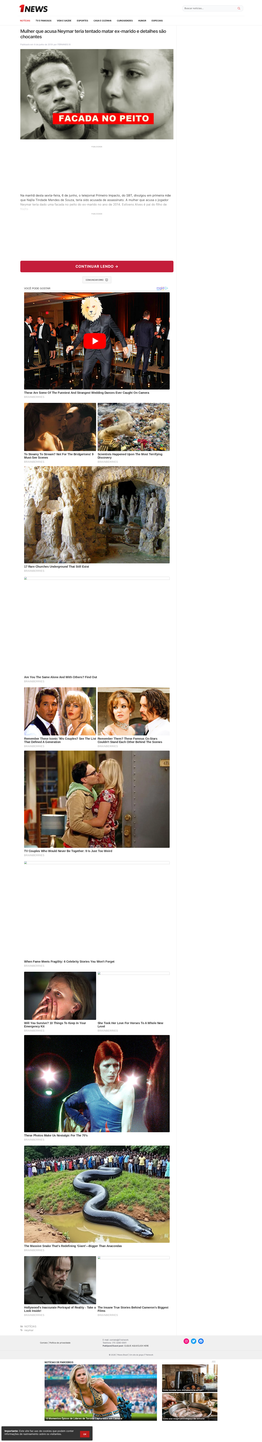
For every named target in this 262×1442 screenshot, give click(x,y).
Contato (44, 1342)
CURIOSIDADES (125, 20)
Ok (84, 1434)
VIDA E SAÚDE (64, 20)
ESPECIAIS (157, 20)
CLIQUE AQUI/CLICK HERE (136, 1346)
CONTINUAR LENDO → (97, 266)
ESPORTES (82, 20)
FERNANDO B (64, 44)
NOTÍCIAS (25, 20)
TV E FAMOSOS (43, 20)
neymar (29, 1330)
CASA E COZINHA (102, 20)
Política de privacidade (60, 1342)
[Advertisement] (96, 169)
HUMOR (142, 20)
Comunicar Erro (95, 280)
